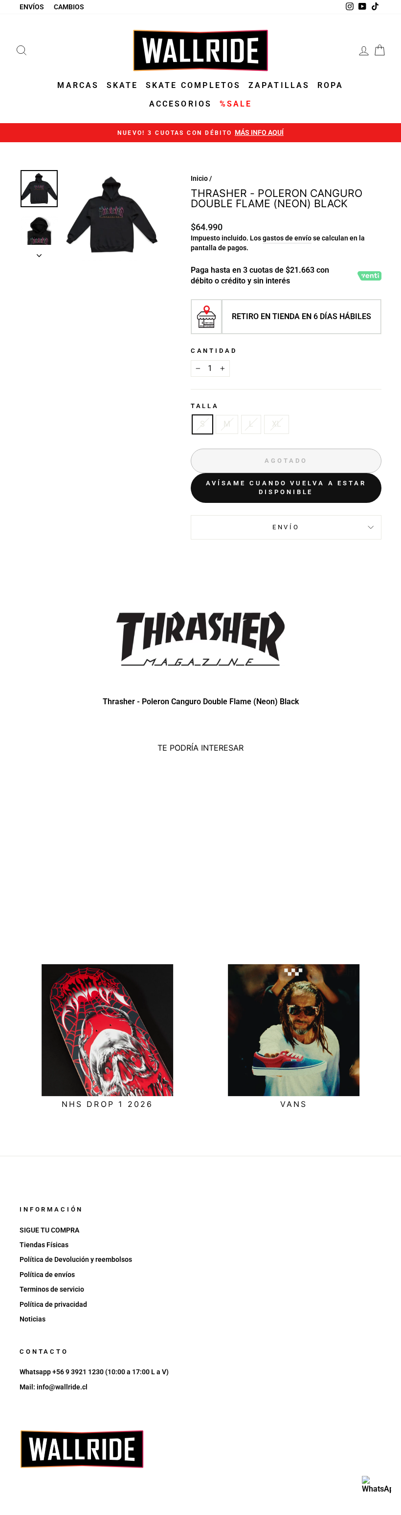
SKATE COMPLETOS (193, 85)
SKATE (122, 85)
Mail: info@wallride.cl (54, 1387)
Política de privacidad (53, 1304)
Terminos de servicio (52, 1289)
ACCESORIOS (180, 103)
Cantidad (214, 350)
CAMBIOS (69, 7)
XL (276, 424)
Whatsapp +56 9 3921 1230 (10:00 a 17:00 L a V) (94, 1372)
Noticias (32, 1319)
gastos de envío (287, 238)
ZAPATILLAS (279, 85)
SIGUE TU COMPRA (49, 1230)
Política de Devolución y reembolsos (76, 1259)
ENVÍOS (32, 7)
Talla (205, 406)
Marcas (78, 85)
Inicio (199, 178)
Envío (286, 527)
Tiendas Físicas (44, 1245)
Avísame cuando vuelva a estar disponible (286, 487)
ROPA (330, 85)
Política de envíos (47, 1274)
